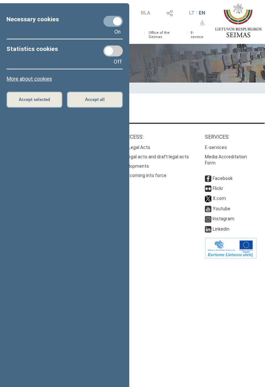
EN (202, 13)
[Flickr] (208, 188)
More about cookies (29, 79)
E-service (197, 35)
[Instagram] (208, 218)
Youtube (221, 208)
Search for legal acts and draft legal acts (146, 156)
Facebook (223, 178)
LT (192, 13)
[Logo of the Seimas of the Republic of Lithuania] (238, 20)
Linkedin (221, 229)
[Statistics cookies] (113, 50)
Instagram (223, 218)
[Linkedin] (208, 229)
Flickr (218, 188)
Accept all (95, 99)
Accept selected (34, 99)
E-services (216, 147)
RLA (145, 13)
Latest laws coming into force (135, 175)
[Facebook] (208, 178)
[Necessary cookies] (113, 21)
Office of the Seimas (159, 35)
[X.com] (208, 198)
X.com (219, 198)
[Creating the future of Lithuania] (231, 257)
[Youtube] (208, 208)
